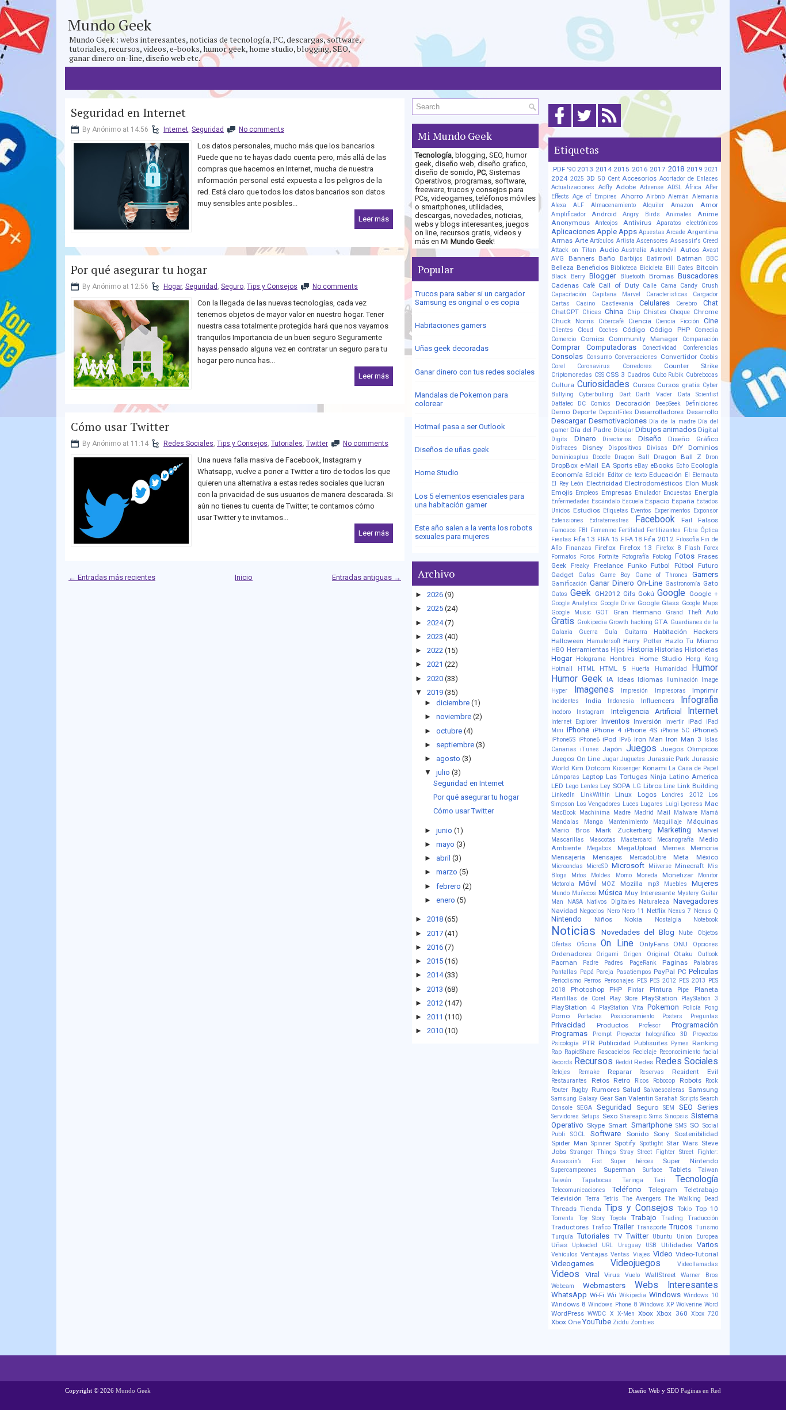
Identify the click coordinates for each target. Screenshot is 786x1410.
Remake (589, 1072)
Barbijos (631, 258)
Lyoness (692, 804)
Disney (592, 448)
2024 (435, 622)
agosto (448, 758)
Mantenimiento (628, 822)
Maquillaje (667, 822)
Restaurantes (569, 1080)
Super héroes (632, 1161)
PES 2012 (663, 980)
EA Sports (616, 465)
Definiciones (701, 403)
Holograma (591, 659)
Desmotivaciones (618, 420)
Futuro (708, 565)
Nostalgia (668, 919)
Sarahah (666, 1098)
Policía (692, 1007)
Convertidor (679, 357)
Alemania (705, 196)
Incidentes (565, 701)
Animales (679, 214)
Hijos (618, 650)
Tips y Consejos (272, 286)
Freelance (608, 565)
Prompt (602, 1034)
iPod (609, 739)
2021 (435, 664)
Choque (680, 312)
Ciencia (639, 321)
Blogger (602, 276)
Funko (637, 565)
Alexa (558, 205)
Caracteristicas (667, 294)
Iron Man (648, 739)
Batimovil (659, 258)
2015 (435, 961)
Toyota (618, 1218)
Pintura (661, 989)
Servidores (565, 1116)
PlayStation (659, 998)
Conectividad (659, 347)
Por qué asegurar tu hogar (139, 270)
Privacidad (568, 1025)
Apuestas (652, 232)
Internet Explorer (574, 721)
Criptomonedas (571, 375)
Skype (596, 1125)
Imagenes (594, 690)
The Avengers (641, 1198)
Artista (625, 240)
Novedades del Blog (637, 932)
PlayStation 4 (573, 1007)
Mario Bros (570, 830)
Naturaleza (654, 901)
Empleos (586, 492)
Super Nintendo (690, 1161)
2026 (435, 594)
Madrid (644, 812)
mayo (445, 844)
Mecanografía (675, 839)
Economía (567, 475)
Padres (613, 962)
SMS (681, 1125)
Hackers (705, 632)
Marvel (707, 830)
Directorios (616, 439)
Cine (711, 320)
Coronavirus (593, 366)
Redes (643, 1062)
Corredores (637, 366)
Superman (619, 1170)
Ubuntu (662, 1236)
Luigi (672, 804)
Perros (592, 980)
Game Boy (615, 575)
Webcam (562, 1286)
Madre (622, 812)
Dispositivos (625, 448)
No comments (261, 129)
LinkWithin (595, 794)
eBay (641, 465)
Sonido (637, 1134)
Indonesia (621, 701)
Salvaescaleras (664, 1090)
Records (562, 1062)
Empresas (616, 492)
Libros (652, 786)
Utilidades (676, 1245)
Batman (689, 258)
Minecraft (689, 866)
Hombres (622, 659)
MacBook (563, 812)
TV (618, 1236)
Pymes (680, 1043)
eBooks (661, 465)
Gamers (705, 574)
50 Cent (609, 178)
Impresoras (670, 690)
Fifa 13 (585, 539)
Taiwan (708, 1170)
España (683, 501)
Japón (612, 749)
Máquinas (702, 821)
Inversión (648, 721)
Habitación (670, 632)
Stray (627, 1152)
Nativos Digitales (610, 901)
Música (610, 892)
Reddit (624, 1062)
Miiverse (659, 866)
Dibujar (623, 430)
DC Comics (594, 403)
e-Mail (589, 465)
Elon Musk (702, 483)
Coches (608, 330)
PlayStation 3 (699, 998)
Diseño (650, 438)
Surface (652, 1170)
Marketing (674, 830)
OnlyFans (654, 944)
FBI (582, 530)
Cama (669, 285)
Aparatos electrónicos (687, 223)
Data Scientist (698, 394)
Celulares (654, 303)
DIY (678, 448)
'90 (571, 169)
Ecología (704, 465)
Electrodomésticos (653, 483)
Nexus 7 (679, 911)
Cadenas (565, 285)
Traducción (703, 1218)
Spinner (601, 1143)
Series (707, 1107)
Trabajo (644, 1217)
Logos (647, 794)
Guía (610, 632)
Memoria (704, 848)
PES (642, 980)
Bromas (661, 276)
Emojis (562, 492)
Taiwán (561, 1180)
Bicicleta (651, 268)
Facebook (655, 519)
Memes (673, 848)
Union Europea (697, 1236)
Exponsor (705, 510)
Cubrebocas (702, 375)
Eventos (641, 510)
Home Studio (437, 472)
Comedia (706, 330)
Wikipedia (632, 1295)
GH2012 (607, 594)
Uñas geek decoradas (452, 348)
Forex (711, 548)
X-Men (626, 1313)
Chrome (705, 312)
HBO (557, 650)
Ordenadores (571, 954)
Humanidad (671, 668)
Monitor (708, 875)
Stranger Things (593, 1152)
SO (694, 1125)
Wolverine (689, 1304)
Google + (703, 594)
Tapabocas (597, 1180)
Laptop (592, 777)
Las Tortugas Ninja (636, 777)
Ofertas (561, 944)
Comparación (700, 339)
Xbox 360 (672, 1313)
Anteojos (606, 223)
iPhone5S (563, 739)
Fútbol (683, 565)
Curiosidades (603, 384)
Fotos (685, 556)
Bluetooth (632, 276)
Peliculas (703, 971)
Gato (710, 583)
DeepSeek (668, 403)
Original (658, 954)
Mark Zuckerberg (624, 830)
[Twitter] (584, 127)
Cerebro (686, 303)
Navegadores (695, 901)
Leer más (373, 219)
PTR (588, 1043)
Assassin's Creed (694, 240)
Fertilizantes (664, 530)
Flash (692, 548)
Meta (681, 857)
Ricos (642, 1080)
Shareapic (633, 1116)
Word (711, 1304)
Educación (665, 475)
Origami (607, 954)
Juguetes (632, 759)
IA (609, 679)
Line (669, 786)
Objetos (707, 933)
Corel (558, 366)
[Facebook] (559, 127)
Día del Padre (590, 430)
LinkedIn (563, 794)
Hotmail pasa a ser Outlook (460, 426)
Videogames (572, 1263)
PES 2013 (692, 980)
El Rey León (567, 483)
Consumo (599, 357)
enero (445, 900)
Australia (634, 250)
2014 (435, 974)
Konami (655, 768)
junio (444, 830)
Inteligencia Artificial (646, 711)
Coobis (709, 357)
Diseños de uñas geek (452, 449)
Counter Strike (691, 366)
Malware (685, 812)
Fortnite (608, 556)
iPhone (578, 729)
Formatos (564, 556)
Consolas (567, 356)
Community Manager (643, 339)
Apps (628, 231)
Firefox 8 (668, 548)
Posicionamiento (632, 1016)
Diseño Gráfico (693, 439)
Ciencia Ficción (677, 321)
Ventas (620, 1254)
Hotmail (562, 668)
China (614, 311)
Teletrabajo (701, 1190)
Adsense (651, 187)
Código (634, 330)
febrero (448, 886)
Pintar (636, 990)
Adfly (605, 187)
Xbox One (566, 1322)
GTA (661, 622)
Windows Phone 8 (612, 1304)
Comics (592, 339)
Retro (621, 1080)
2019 (435, 692)
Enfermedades (570, 501)
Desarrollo (702, 412)
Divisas (657, 448)
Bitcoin (707, 267)
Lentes (589, 786)
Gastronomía (682, 583)
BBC (712, 258)
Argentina (702, 232)
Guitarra (635, 632)
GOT (602, 612)
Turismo (706, 1227)
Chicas (591, 312)
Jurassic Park (668, 759)
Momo (624, 875)
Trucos (680, 1226)
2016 (435, 947)
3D (590, 178)
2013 (435, 989)
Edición (595, 475)
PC (682, 972)
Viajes (641, 1254)
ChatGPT (565, 312)
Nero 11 (633, 911)
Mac (711, 804)
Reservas (651, 1072)
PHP (615, 989)
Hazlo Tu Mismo (691, 641)
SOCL (577, 1134)
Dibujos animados (665, 429)
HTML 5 (613, 668)
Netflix (656, 911)
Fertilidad (631, 530)
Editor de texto (627, 475)
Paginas (675, 962)
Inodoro (561, 712)
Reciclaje (645, 1052)
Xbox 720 (704, 1313)
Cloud (585, 330)
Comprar (565, 347)
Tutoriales (287, 444)
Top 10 (707, 1209)
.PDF (558, 169)
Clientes (562, 330)
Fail (686, 520)
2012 (435, 1003)
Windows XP (656, 1304)
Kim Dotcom (591, 768)
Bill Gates (680, 268)
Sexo (609, 1116)
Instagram (591, 712)
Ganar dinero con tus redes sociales (475, 372)
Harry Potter (642, 641)
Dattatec (562, 403)
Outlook (707, 954)
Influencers (657, 701)
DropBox (564, 465)
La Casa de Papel (693, 768)
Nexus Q (706, 911)
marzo (446, 872)
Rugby (579, 1090)
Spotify (625, 1143)
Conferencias (700, 347)
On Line (617, 943)
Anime (707, 214)
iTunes (589, 749)
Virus (612, 1275)
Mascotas (602, 839)
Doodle (602, 457)
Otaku (683, 954)
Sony (661, 1134)
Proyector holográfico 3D (652, 1034)
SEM (668, 1107)
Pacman (564, 962)
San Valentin (634, 1098)
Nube (685, 933)
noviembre (453, 716)
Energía (706, 492)
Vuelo (632, 1275)
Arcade (675, 232)
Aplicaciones (573, 231)
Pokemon (663, 1007)
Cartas (560, 303)
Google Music (571, 612)
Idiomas (650, 679)
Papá (587, 972)
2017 (435, 933)
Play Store (623, 998)
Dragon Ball (632, 457)
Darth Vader (654, 394)
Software (605, 1133)
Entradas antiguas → (366, 577)
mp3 (653, 884)
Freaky (580, 566)
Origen (632, 954)
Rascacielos (614, 1052)
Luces (631, 804)
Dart (625, 394)
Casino (585, 303)
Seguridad (208, 129)
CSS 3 (615, 374)
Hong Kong (702, 659)
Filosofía (687, 539)
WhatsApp (569, 1294)
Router (559, 1090)
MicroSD (597, 866)
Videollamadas (697, 1264)
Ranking (705, 1043)
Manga (593, 822)
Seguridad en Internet (128, 113)
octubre (449, 731)
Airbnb (655, 196)
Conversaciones (636, 357)
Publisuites (650, 1043)
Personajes (619, 980)
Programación (694, 1025)
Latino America (693, 777)
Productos (612, 1025)
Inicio (244, 577)
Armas (562, 240)
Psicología (565, 1043)
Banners (581, 258)
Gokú (646, 594)
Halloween (567, 641)
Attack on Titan (573, 250)
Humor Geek (576, 679)
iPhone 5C (675, 730)
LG (637, 786)
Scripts (689, 1098)
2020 (435, 678)
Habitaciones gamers (450, 325)
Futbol (660, 565)
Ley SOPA (615, 786)
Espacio (657, 501)
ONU (680, 944)
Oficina (586, 944)
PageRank (643, 962)
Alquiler (653, 205)
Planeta (706, 989)
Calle (650, 285)
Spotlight (651, 1143)
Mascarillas (567, 839)
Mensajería (568, 857)
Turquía (562, 1236)
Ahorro (632, 196)
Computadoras (611, 347)
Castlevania (617, 303)
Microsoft (628, 865)
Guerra (588, 632)
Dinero (585, 438)
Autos (689, 250)
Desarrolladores (659, 412)
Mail (663, 812)
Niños (603, 919)
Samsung (703, 1090)
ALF (578, 205)
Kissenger (626, 768)
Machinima (594, 812)
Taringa (632, 1180)
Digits (559, 439)
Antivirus (637, 223)
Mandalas (565, 822)
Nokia (633, 919)
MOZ (608, 884)
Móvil (588, 883)
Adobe (626, 187)
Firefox (605, 548)
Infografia (699, 700)
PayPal (664, 972)
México (707, 857)
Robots (690, 1080)
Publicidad (614, 1043)
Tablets (680, 1170)
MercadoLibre (647, 857)
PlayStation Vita (621, 1007)
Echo (682, 465)
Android (604, 214)
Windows (665, 1294)
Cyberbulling (596, 394)
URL (607, 1245)
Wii (611, 1295)
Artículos (602, 240)
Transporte (651, 1227)
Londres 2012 (682, 794)
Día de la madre (672, 421)
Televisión (566, 1198)
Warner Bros (699, 1275)
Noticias (573, 931)
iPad (695, 721)
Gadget (562, 575)
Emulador (648, 492)
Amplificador (568, 214)
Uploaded (584, 1245)
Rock (711, 1080)
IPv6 (625, 739)
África (693, 187)
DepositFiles (615, 412)
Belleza (562, 267)
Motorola (562, 884)
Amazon (682, 205)
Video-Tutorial (697, 1254)
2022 (435, 650)
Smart (617, 1125)
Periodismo (566, 980)
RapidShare (579, 1052)
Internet (175, 129)
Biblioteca (624, 268)
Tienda (590, 1209)
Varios (707, 1244)
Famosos (563, 530)
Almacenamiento (613, 205)
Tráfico (601, 1227)
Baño (606, 258)
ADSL (674, 187)
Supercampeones (574, 1170)
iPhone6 (589, 739)
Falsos (708, 520)
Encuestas (677, 492)
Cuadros (638, 375)
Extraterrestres (609, 520)
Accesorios (639, 178)
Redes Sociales (188, 444)
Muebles (675, 884)
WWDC (596, 1313)
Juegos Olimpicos (689, 749)
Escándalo (606, 501)
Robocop (664, 1080)
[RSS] (609, 127)
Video (663, 1253)
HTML (586, 668)
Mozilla (631, 884)
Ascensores (652, 240)
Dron (711, 457)
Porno (560, 1016)
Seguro (232, 286)
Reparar (620, 1072)
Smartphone (651, 1125)
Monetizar (677, 875)
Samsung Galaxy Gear (582, 1098)
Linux (623, 794)
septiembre (455, 744)
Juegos (641, 748)
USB (651, 1245)
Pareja (604, 972)
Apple (607, 231)
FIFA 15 (608, 539)
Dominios (703, 448)
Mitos (578, 875)
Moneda (647, 875)
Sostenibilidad (696, 1134)
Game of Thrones (661, 575)
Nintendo (566, 919)
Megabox (599, 848)
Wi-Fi (597, 1295)
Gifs (629, 594)
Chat (710, 303)
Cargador (705, 294)
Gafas (586, 575)
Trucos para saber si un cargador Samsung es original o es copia (470, 298)
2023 (435, 636)
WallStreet (660, 1275)
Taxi (659, 1180)
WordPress (567, 1313)
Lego (572, 786)
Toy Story (591, 1218)
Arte (581, 240)
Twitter (317, 444)
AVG (557, 258)
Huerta (640, 668)
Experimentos (672, 510)
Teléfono (627, 1189)
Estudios (586, 510)
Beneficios (592, 267)
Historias (668, 649)
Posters (672, 1016)
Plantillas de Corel (578, 998)
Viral (592, 1274)
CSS (599, 375)
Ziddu (621, 1322)
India (593, 701)
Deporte (584, 412)
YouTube (596, 1321)
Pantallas (564, 972)
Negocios (591, 911)
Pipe (683, 990)
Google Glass (658, 603)
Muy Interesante (650, 893)
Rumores (606, 1090)
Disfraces (564, 448)
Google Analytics (574, 603)
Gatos (559, 594)
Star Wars (682, 1143)
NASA (575, 901)
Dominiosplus (570, 457)
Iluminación (682, 679)
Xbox (645, 1313)
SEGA (584, 1107)
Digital (708, 430)
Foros (587, 556)
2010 (435, 1030)
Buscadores (698, 276)
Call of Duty (618, 285)
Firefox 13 (636, 548)
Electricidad (604, 483)
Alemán (678, 196)
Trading (672, 1218)
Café (589, 285)
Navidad (564, 911)
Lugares (651, 804)
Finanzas (579, 548)
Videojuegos (636, 1263)
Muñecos (584, 893)
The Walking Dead (691, 1198)
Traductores (570, 1227)
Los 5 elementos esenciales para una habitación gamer (469, 500)
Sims (655, 1116)
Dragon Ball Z (677, 457)
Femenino (603, 530)
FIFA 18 (631, 539)
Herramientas (588, 649)
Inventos (615, 721)
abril (443, 858)
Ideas (625, 679)
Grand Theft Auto (692, 612)
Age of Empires (595, 196)
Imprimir (705, 690)
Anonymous (570, 223)
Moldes (601, 875)
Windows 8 (568, 1304)
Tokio (684, 1209)
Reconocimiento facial (688, 1052)
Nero (613, 911)
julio (443, 772)
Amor (709, 205)
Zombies (642, 1322)
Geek (580, 593)
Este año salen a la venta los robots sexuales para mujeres (473, 532)
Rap (556, 1052)
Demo (560, 412)
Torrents (562, 1218)
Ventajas (594, 1254)
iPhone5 (705, 730)
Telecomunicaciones (578, 1190)
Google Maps (700, 603)
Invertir (674, 721)
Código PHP (669, 330)
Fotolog (662, 556)
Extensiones (567, 520)
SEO (686, 1107)
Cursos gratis (678, 385)
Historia (640, 649)
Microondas (567, 866)
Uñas (559, 1245)
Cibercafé (611, 321)
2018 (435, 919)
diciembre (453, 702)
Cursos (644, 385)
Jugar (610, 759)
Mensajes (607, 857)
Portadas (590, 1016)
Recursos (593, 1061)
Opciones (705, 944)
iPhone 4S (641, 730)
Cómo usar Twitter (120, 427)
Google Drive (617, 603)
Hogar (172, 286)
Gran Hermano (637, 612)
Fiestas (561, 539)
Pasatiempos (633, 972)
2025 (435, 608)
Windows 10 (701, 1295)
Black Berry (568, 276)
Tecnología (697, 1179)
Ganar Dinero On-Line (626, 583)
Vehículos (564, 1254)
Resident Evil (695, 1072)
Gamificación (569, 583)
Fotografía (635, 556)
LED (557, 786)
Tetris (611, 1198)
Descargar (568, 420)
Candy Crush (699, 285)
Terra (592, 1198)
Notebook (705, 919)
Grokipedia (592, 622)
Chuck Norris (572, 321)
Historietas (701, 649)
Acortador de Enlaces (688, 178)
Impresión (634, 690)
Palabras (705, 962)
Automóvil (663, 250)
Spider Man (569, 1143)
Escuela (632, 501)
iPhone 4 (607, 730)
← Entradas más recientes (111, 577)
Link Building (697, 786)
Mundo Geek (109, 25)
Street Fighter (656, 1152)
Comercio (563, 339)
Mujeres (705, 883)
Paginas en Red (701, 1390)
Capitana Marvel (616, 294)
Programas (569, 1033)
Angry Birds (641, 214)
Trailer (623, 1226)
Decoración (633, 403)
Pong (711, 1007)
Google (671, 593)
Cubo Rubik (668, 375)
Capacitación (568, 294)
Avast (710, 250)
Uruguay (629, 1245)
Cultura (562, 385)
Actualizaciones (572, 187)
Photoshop (587, 989)
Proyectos (705, 1034)
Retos (600, 1080)
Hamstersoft (603, 641)
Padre (590, 962)
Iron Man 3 (683, 739)
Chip (633, 312)
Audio (609, 250)
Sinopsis (676, 1116)
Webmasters (604, 1285)
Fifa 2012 (659, 539)
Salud (631, 1090)
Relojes (560, 1072)
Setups (591, 1116)
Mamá (709, 812)
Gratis (562, 621)
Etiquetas (615, 510)
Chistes (654, 312)
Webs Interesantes (676, 1285)
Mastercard (636, 839)
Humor (705, 668)
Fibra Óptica (701, 530)
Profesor (650, 1025)
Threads (564, 1209)
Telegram (662, 1190)
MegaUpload (637, 848)
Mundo (560, 893)
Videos (565, 1274)
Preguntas (704, 1016)
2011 (435, 1016)
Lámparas (565, 777)
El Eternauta (701, 475)
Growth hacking (631, 622)
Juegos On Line (575, 759)
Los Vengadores (599, 804)
